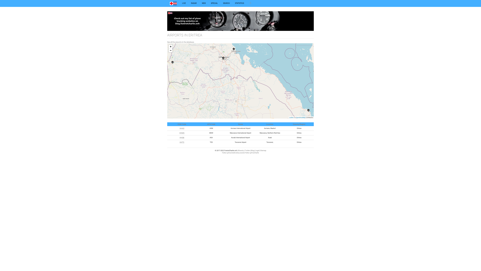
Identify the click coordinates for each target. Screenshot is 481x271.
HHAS (182, 128)
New (204, 3)
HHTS (182, 142)
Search (226, 3)
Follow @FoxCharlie (252, 153)
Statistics (239, 3)
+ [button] (170, 46)
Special (214, 3)
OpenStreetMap (301, 117)
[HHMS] (234, 49)
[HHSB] (308, 110)
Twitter (247, 150)
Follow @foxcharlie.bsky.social (233, 153)
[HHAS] (223, 58)
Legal (257, 150)
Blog (252, 150)
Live (184, 3)
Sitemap (263, 150)
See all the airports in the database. (180, 42)
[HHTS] (172, 62)
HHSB (182, 138)
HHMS (181, 133)
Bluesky (241, 150)
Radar (194, 3)
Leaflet (291, 117)
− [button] (170, 50)
